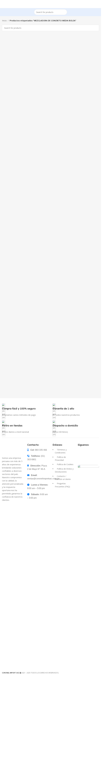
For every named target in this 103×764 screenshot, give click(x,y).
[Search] (64, 12)
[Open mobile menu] (3, 4)
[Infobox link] (25, 412)
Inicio (4, 20)
